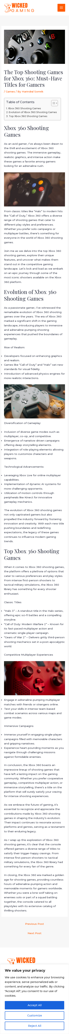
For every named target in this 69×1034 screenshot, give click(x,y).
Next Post (34, 933)
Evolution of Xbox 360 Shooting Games (33, 112)
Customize (34, 1015)
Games (10, 91)
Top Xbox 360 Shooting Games (28, 116)
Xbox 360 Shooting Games (24, 108)
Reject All (34, 1026)
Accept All (35, 1005)
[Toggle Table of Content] (52, 103)
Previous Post (34, 923)
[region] (34, 999)
